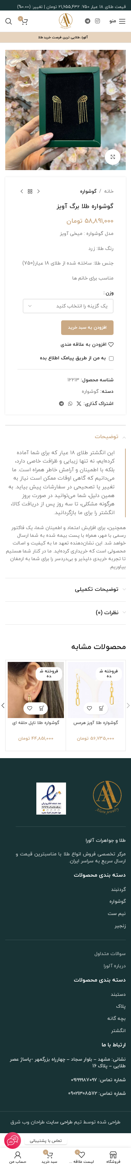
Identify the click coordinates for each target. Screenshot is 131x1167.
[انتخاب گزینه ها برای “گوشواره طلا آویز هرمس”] (102, 708)
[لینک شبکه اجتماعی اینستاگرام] (97, 21)
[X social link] (78, 404)
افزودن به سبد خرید (87, 328)
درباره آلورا (115, 966)
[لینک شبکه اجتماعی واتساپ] (70, 404)
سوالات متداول (110, 954)
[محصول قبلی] (38, 192)
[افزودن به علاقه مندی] (89, 708)
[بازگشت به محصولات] (30, 192)
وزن (109, 293)
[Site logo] (65, 20)
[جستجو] (9, 21)
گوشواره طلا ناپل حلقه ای (35, 723)
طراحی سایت (59, 1122)
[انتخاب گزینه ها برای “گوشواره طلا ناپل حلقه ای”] (42, 708)
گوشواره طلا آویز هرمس (95, 723)
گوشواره (88, 191)
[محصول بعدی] (21, 192)
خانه (109, 191)
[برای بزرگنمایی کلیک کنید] (113, 157)
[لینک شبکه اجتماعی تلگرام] (87, 21)
